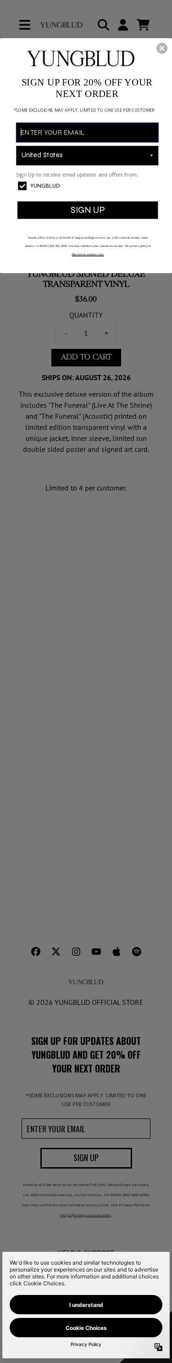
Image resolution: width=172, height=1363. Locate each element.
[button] (161, 47)
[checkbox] (88, 186)
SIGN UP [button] (88, 210)
